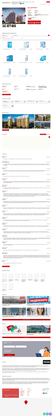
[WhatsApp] (44, 414)
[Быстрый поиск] (49, 2)
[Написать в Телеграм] (22, 3)
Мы (27, 394)
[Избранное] (47, 2)
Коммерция (22, 395)
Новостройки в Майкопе (22, 392)
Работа (28, 395)
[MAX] (50, 414)
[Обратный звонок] (20, 3)
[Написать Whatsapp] (23, 3)
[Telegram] (47, 414)
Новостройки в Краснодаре (22, 391)
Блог (28, 393)
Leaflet (51, 415)
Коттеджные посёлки (22, 394)
